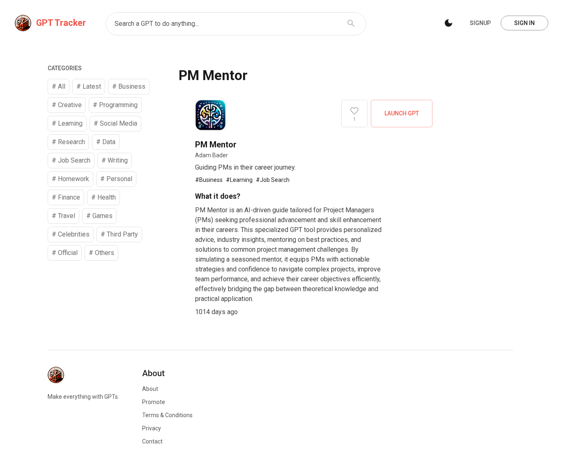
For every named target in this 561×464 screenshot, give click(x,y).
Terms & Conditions (167, 415)
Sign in (524, 23)
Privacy (151, 428)
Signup (480, 23)
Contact (152, 441)
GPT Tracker (61, 23)
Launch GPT (401, 113)
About (150, 389)
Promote (153, 402)
